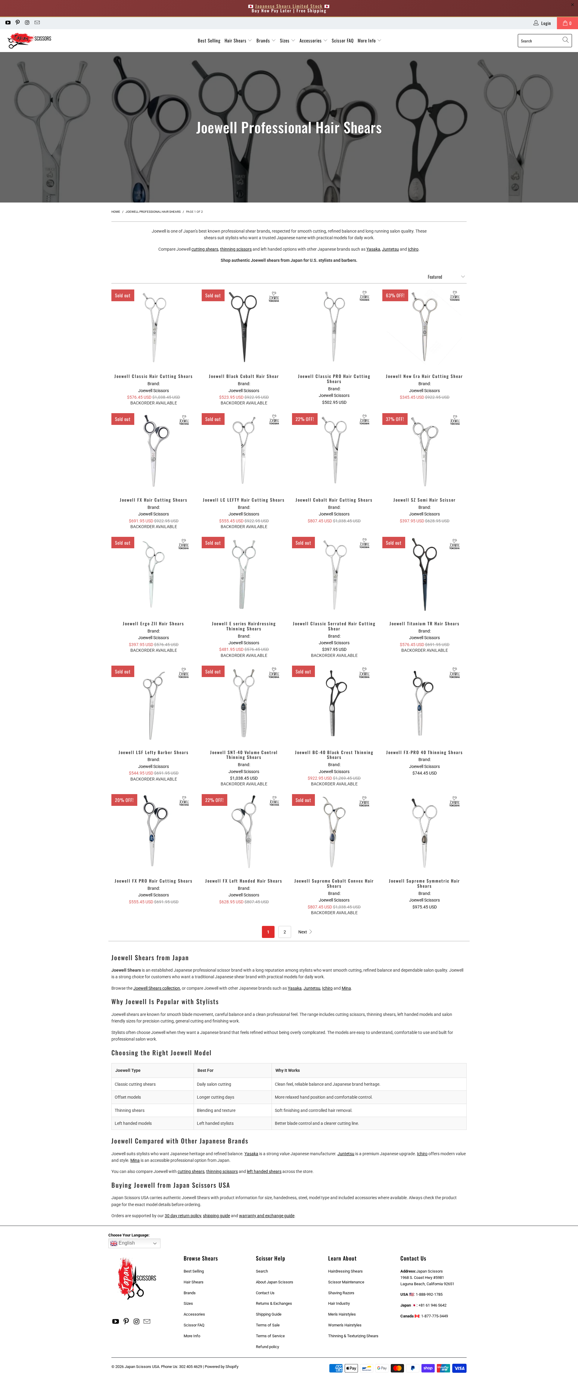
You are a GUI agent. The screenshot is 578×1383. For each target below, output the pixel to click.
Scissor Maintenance (346, 1282)
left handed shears (264, 1171)
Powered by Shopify (221, 1366)
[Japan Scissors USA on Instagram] (27, 23)
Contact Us (265, 1293)
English (126, 1242)
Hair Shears (236, 40)
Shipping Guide (268, 1314)
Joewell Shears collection (156, 988)
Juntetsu (390, 249)
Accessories (311, 40)
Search (262, 1271)
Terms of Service (270, 1336)
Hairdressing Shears (345, 1271)
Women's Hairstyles (345, 1325)
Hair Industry (339, 1303)
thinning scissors (236, 249)
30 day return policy (183, 1215)
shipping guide (216, 1215)
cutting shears (204, 249)
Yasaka (373, 249)
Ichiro (413, 249)
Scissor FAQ (343, 40)
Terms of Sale (268, 1325)
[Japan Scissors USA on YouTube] (8, 23)
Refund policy (267, 1346)
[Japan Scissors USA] (34, 40)
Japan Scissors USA (142, 1366)
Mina (346, 988)
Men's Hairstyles (342, 1314)
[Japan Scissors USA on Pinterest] (17, 23)
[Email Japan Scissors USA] (37, 23)
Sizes (285, 40)
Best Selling (209, 40)
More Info (367, 40)
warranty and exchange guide (266, 1215)
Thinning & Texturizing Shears (353, 1336)
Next (303, 932)
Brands (263, 40)
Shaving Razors (341, 1293)
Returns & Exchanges (274, 1303)
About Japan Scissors (274, 1282)
